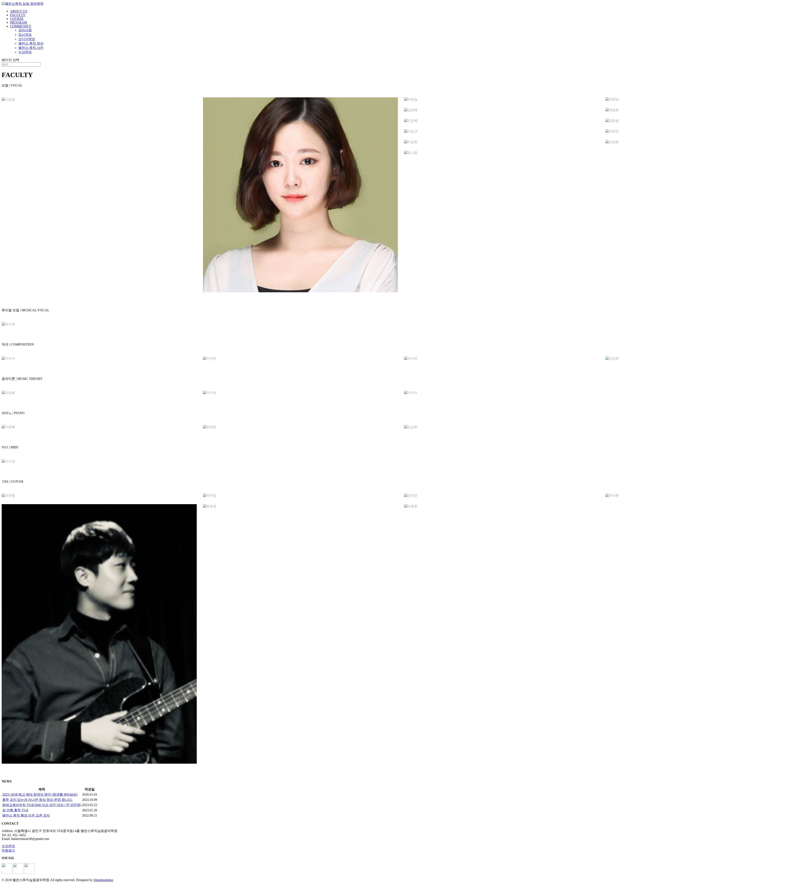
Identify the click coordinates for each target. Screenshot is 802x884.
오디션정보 (26, 39)
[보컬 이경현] (501, 142)
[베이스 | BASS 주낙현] (703, 496)
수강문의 (25, 52)
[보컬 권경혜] (501, 110)
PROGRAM (18, 22)
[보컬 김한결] (703, 121)
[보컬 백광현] (703, 110)
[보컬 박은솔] (501, 99)
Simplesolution (103, 880)
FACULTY (17, 15)
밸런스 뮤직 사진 (30, 48)
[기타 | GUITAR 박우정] (300, 496)
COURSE (17, 18)
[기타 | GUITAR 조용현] (501, 506)
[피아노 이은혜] (99, 427)
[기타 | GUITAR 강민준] (501, 496)
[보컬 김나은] (501, 153)
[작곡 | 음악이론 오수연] (501, 358)
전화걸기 (8, 850)
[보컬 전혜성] (703, 99)
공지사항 (25, 30)
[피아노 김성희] (501, 427)
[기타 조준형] (99, 496)
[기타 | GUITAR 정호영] (300, 506)
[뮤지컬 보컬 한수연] (99, 324)
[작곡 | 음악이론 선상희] (703, 358)
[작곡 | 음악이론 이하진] (300, 358)
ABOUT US (18, 11)
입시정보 (25, 34)
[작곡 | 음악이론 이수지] (99, 358)
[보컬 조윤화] (703, 142)
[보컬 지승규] (501, 131)
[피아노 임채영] (300, 427)
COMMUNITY (20, 26)
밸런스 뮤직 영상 (30, 43)
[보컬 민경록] (501, 121)
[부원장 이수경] (99, 461)
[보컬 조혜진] (703, 131)
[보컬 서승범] (99, 99)
